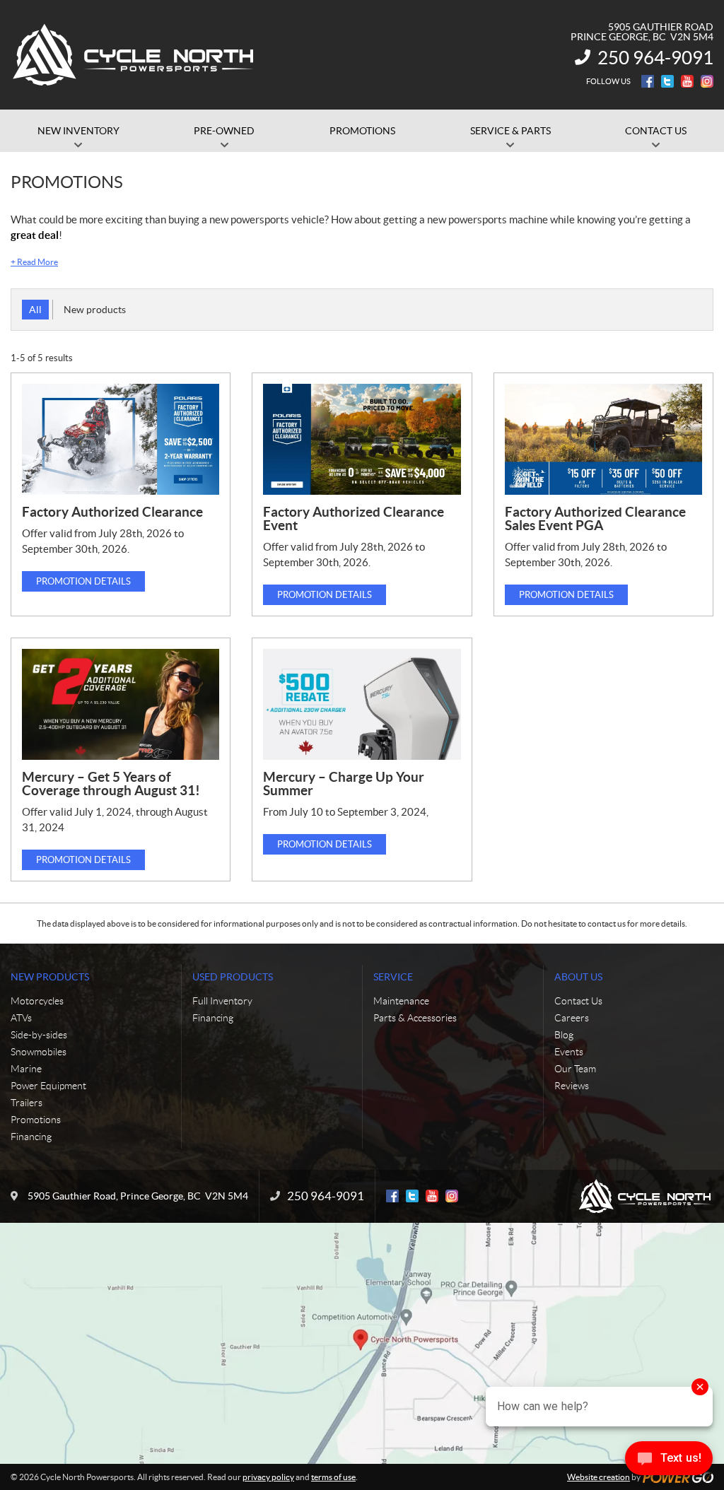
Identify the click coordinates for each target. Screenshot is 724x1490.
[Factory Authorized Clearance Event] (361, 439)
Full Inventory (222, 1001)
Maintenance (401, 1001)
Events (568, 1051)
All (35, 309)
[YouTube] (687, 81)
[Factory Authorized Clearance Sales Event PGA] (603, 439)
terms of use (333, 1477)
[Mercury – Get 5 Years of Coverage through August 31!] (120, 704)
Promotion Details (83, 581)
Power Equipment (48, 1085)
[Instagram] (707, 81)
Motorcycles (37, 1001)
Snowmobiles (38, 1051)
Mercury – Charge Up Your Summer (343, 783)
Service (393, 976)
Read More (34, 261)
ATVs (21, 1017)
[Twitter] (667, 81)
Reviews (571, 1085)
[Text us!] (669, 1461)
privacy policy (268, 1477)
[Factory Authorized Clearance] (120, 439)
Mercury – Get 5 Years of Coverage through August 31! (111, 783)
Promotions (36, 1119)
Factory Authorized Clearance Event (353, 518)
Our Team (575, 1068)
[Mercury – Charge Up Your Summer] (361, 704)
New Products (50, 976)
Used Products (232, 976)
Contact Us (578, 1001)
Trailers (26, 1102)
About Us (578, 976)
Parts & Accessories (415, 1017)
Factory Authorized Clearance (112, 512)
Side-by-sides (39, 1034)
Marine (26, 1068)
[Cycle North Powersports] (134, 55)
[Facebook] (647, 81)
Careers (571, 1017)
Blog (563, 1034)
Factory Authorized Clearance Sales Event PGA (595, 518)
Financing (31, 1136)
